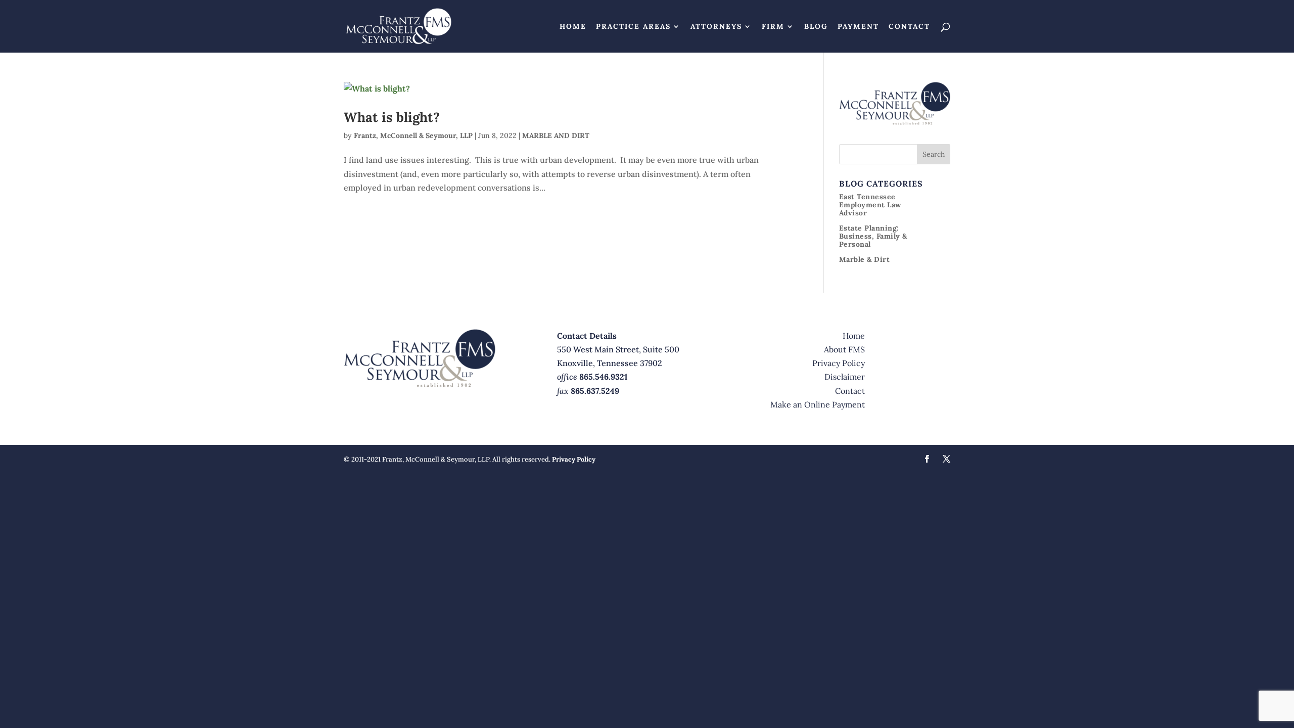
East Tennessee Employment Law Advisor (870, 204)
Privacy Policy (838, 363)
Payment (858, 27)
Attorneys (716, 27)
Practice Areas (633, 27)
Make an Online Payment (817, 404)
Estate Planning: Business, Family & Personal (873, 236)
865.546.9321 (603, 377)
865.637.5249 (595, 391)
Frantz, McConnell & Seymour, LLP (413, 135)
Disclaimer (844, 377)
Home (573, 27)
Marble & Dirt (864, 259)
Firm (773, 27)
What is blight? (392, 117)
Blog (816, 27)
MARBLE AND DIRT (555, 135)
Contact (909, 27)
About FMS (844, 349)
